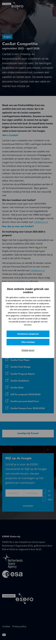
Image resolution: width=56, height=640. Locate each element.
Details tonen (28, 350)
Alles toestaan (28, 342)
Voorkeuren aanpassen (28, 334)
